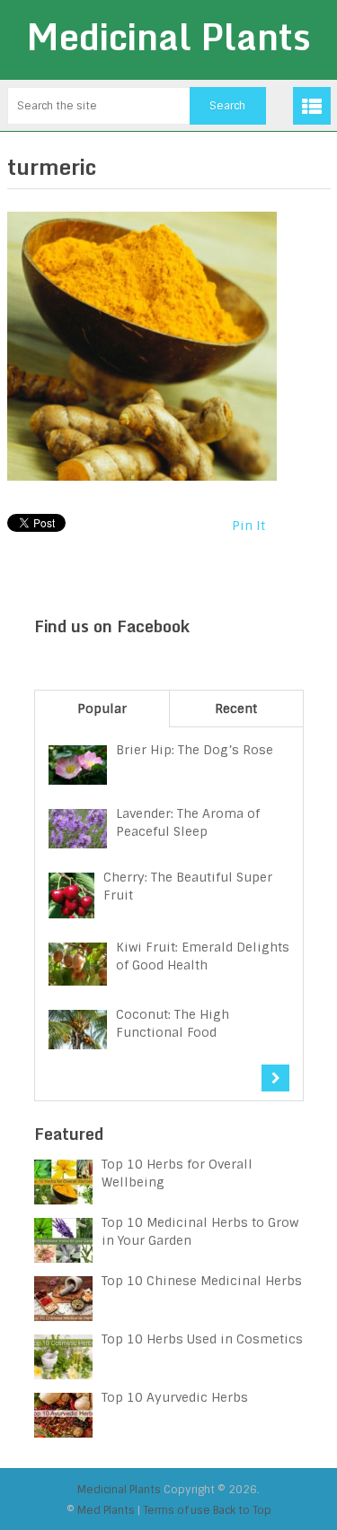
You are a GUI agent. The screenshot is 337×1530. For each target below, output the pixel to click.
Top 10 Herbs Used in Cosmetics (202, 1339)
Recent (236, 708)
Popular (102, 708)
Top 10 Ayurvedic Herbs (175, 1397)
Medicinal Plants (168, 36)
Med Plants (106, 1510)
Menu (312, 106)
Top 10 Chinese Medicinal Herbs (202, 1281)
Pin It (248, 525)
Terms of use (176, 1510)
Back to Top (242, 1510)
